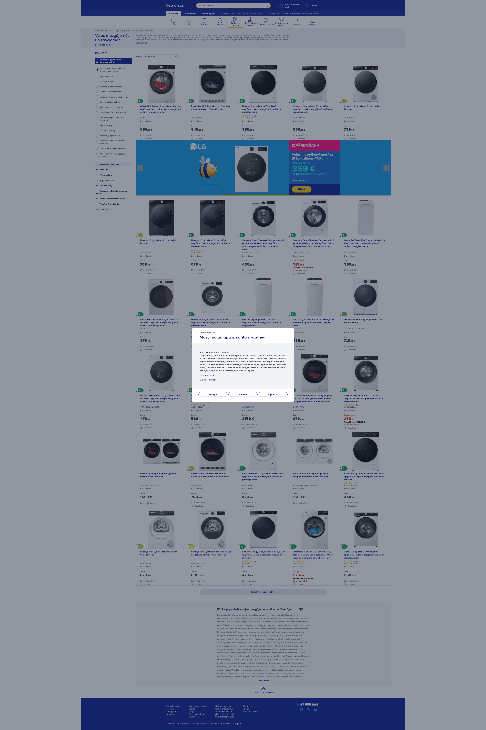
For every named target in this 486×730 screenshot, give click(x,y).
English (203, 333)
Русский (212, 333)
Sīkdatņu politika (208, 375)
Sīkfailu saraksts (208, 379)
